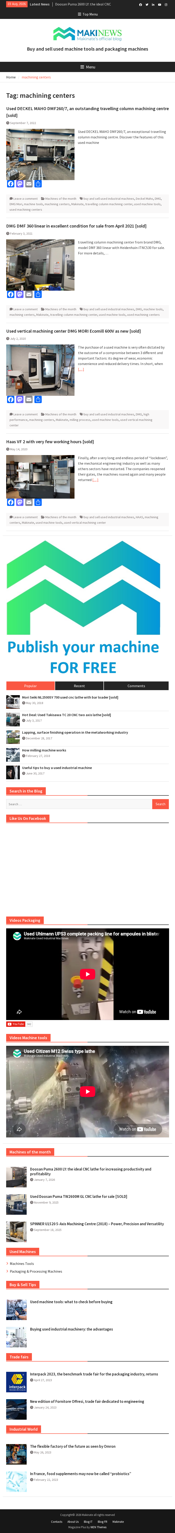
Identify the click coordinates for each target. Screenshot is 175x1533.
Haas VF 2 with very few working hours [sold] (50, 441)
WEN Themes (98, 1527)
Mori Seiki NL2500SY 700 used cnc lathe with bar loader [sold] (70, 697)
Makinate (77, 204)
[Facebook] (140, 4)
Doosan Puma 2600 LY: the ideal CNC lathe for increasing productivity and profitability (90, 1171)
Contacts (56, 1522)
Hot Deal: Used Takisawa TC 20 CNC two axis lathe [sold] (66, 715)
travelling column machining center (108, 204)
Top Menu (90, 14)
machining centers (57, 204)
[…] (81, 369)
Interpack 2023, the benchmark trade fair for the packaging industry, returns (94, 1374)
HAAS (139, 517)
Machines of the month (60, 199)
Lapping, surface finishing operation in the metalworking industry (75, 732)
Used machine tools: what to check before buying (71, 1301)
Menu (90, 67)
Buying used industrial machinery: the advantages (71, 1329)
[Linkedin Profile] (153, 4)
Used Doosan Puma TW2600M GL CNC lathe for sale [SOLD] (78, 1196)
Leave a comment (25, 199)
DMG (158, 199)
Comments (136, 686)
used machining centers (26, 209)
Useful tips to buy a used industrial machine (57, 768)
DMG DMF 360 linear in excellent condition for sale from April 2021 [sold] (76, 226)
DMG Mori (16, 204)
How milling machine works (44, 750)
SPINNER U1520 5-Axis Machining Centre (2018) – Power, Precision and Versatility (97, 1223)
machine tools (33, 204)
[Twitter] (147, 4)
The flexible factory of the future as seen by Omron (73, 1446)
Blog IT (88, 1522)
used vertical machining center (85, 522)
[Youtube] (159, 4)
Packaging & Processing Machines (36, 1271)
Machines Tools (22, 1263)
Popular (30, 686)
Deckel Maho (144, 199)
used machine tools (147, 204)
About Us (73, 1522)
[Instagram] (166, 4)
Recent (79, 686)
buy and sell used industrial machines (109, 199)
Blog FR (102, 1522)
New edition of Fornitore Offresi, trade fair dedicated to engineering (87, 1401)
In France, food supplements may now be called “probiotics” (80, 1473)
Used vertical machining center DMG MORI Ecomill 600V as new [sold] (73, 331)
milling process (80, 420)
